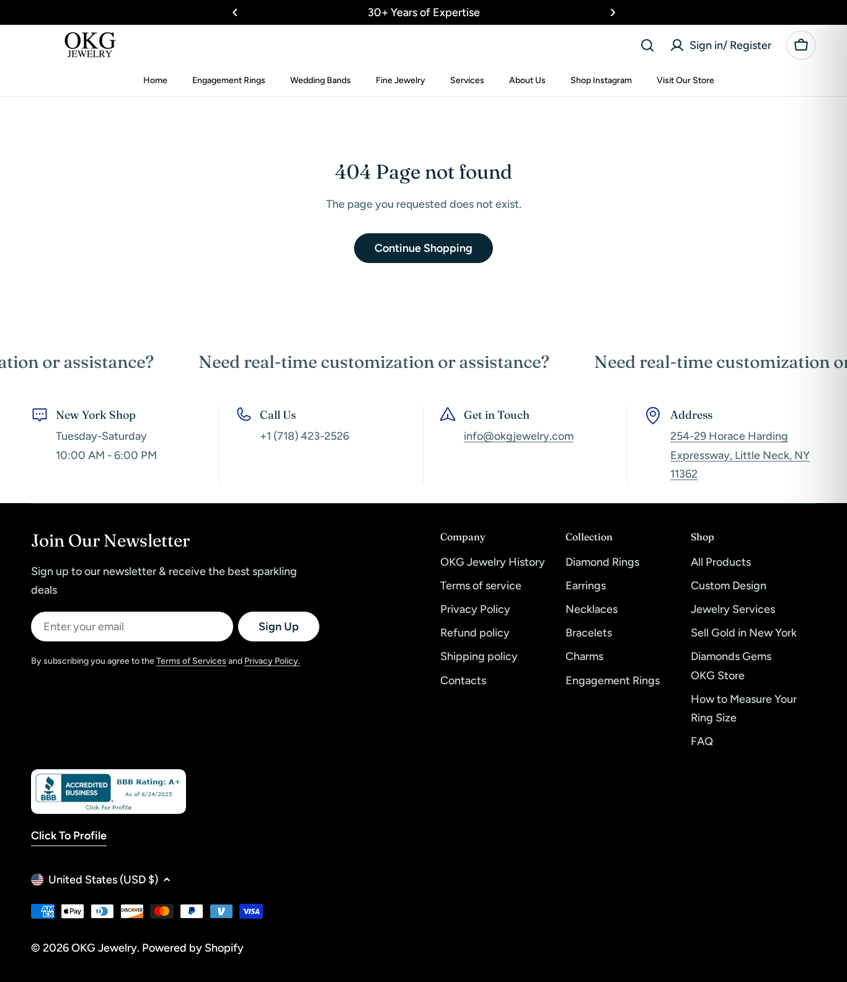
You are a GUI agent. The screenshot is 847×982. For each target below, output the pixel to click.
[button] (235, 12)
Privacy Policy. (272, 661)
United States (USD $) (103, 879)
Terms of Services (191, 661)
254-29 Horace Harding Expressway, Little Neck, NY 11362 (740, 454)
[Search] (647, 45)
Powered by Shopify (193, 948)
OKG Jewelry (104, 948)
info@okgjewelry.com (519, 436)
